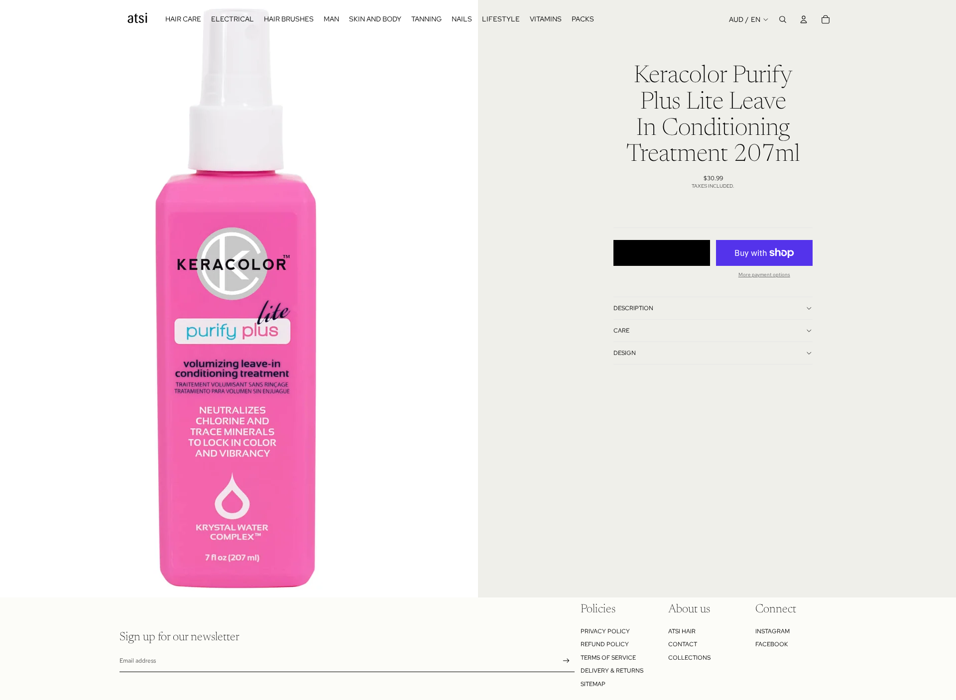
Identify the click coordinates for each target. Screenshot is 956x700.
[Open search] (783, 19)
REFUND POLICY (605, 644)
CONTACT (682, 644)
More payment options (764, 274)
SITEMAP (593, 684)
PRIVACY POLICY (605, 631)
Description (633, 308)
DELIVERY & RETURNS (612, 671)
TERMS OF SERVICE (608, 658)
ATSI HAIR (682, 631)
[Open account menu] (804, 19)
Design (624, 353)
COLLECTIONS (689, 658)
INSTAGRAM (772, 631)
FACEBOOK (771, 644)
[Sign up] (566, 661)
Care (621, 331)
